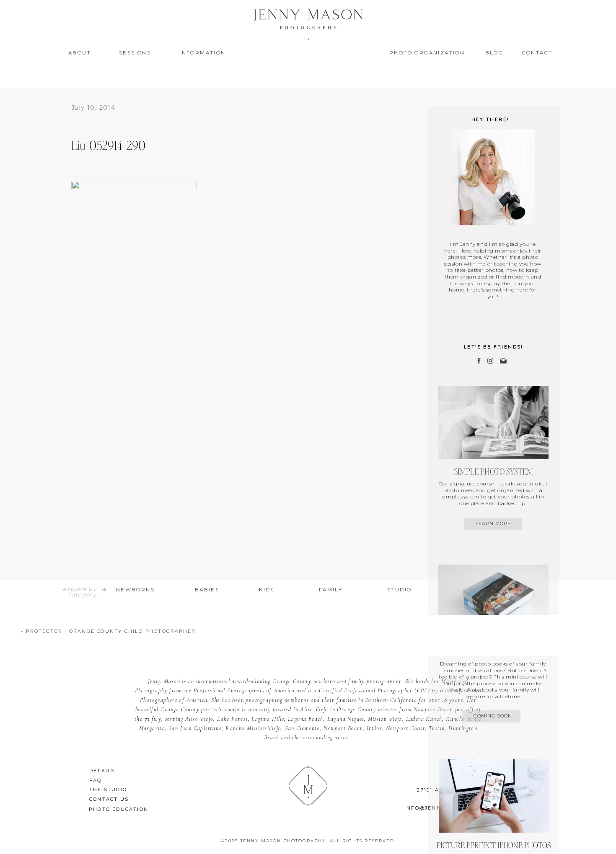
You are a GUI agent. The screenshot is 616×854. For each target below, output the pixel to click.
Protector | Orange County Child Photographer (111, 631)
